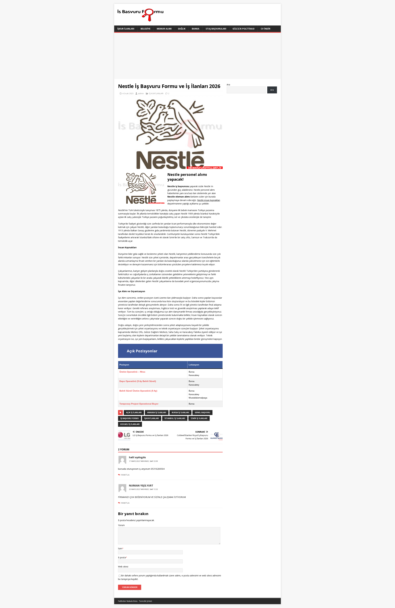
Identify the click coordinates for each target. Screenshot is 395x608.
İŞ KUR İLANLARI (156, 93)
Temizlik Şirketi (145, 601)
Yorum (121, 525)
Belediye (145, 28)
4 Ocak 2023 (127, 93)
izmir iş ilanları (199, 418)
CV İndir (265, 28)
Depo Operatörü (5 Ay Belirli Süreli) (137, 381)
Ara (228, 84)
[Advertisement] (197, 56)
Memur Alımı (164, 28)
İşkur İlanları (125, 28)
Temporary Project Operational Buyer (138, 404)
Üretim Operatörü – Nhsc (132, 372)
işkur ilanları (151, 418)
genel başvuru (202, 412)
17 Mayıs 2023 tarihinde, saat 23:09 (143, 461)
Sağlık (181, 28)
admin (141, 93)
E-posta (122, 557)
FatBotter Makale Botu (127, 601)
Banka (195, 28)
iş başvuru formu (129, 418)
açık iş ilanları (134, 412)
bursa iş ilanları (180, 412)
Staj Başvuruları (216, 28)
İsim (120, 548)
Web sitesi (123, 566)
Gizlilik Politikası (243, 28)
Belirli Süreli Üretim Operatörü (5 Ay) (138, 391)
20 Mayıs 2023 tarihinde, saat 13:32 (143, 489)
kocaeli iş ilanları (130, 424)
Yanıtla (125, 474)
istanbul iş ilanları (174, 418)
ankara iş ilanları (156, 412)
